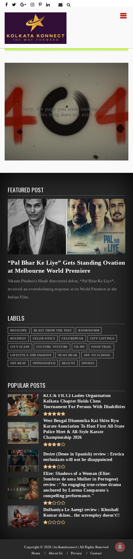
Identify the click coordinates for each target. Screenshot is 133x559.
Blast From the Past (53, 330)
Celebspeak (73, 338)
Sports (88, 363)
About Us (56, 553)
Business (18, 338)
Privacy (76, 553)
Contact (95, 553)
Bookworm (88, 330)
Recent (68, 363)
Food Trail (101, 346)
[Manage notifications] (120, 547)
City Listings (102, 338)
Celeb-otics (44, 338)
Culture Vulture (52, 346)
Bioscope (18, 330)
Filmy (79, 346)
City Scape (20, 346)
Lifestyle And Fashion (30, 355)
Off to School (97, 355)
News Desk (67, 355)
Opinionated (44, 363)
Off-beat (18, 363)
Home (36, 553)
